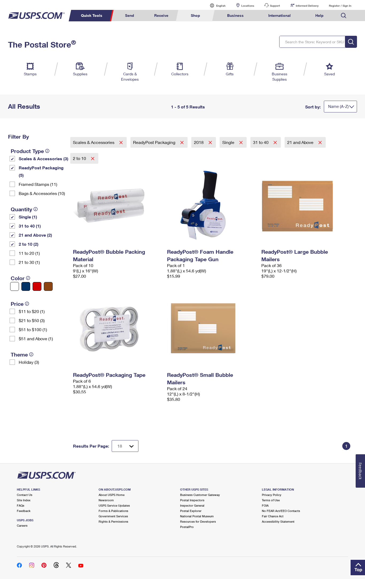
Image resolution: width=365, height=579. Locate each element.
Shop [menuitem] (195, 15)
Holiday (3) (29, 362)
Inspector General (192, 505)
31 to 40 (261, 142)
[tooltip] (47, 151)
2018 (199, 142)
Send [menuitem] (129, 15)
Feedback (23, 511)
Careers (22, 525)
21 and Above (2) (35, 234)
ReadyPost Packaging (154, 142)
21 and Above (300, 142)
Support (275, 5)
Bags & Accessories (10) (42, 193)
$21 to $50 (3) (32, 320)
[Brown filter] (48, 286)
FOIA (265, 505)
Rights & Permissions (113, 521)
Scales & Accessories (94, 142)
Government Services (113, 516)
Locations (247, 5)
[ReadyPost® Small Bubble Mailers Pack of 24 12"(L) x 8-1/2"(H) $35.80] (211, 328)
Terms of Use (271, 500)
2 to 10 (80, 158)
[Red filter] (37, 286)
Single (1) (28, 216)
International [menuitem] (279, 15)
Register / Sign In (340, 5)
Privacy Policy (271, 494)
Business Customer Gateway (200, 494)
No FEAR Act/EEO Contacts (281, 511)
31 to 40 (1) (30, 225)
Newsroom (106, 500)
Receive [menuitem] (161, 15)
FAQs (20, 505)
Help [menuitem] (319, 15)
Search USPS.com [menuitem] (343, 15)
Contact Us (24, 494)
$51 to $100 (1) (33, 329)
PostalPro (187, 527)
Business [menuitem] (235, 15)
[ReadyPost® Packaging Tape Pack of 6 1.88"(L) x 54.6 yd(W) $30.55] (117, 328)
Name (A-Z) (338, 106)
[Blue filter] (25, 286)
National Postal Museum (197, 516)
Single (228, 142)
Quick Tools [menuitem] (91, 15)
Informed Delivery (307, 5)
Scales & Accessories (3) (43, 158)
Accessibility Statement (278, 521)
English (215, 5)
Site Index (23, 500)
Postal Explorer (190, 511)
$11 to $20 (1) (32, 311)
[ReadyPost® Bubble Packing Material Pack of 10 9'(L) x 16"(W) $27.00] (117, 205)
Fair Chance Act (273, 516)
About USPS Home (112, 494)
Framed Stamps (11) (38, 184)
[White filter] (14, 286)
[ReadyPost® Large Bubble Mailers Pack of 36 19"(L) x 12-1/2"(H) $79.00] (305, 205)
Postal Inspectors (192, 500)
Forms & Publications (113, 511)
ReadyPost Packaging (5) (41, 171)
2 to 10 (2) (28, 244)
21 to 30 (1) (29, 262)
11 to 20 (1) (29, 253)
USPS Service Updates (114, 505)
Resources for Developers (198, 521)
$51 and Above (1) (36, 338)
